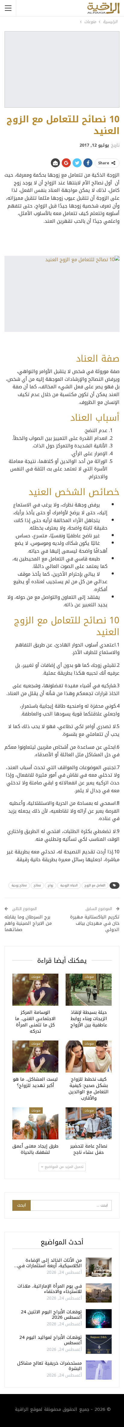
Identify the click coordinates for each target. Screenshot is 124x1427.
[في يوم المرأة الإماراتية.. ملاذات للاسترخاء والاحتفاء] (99, 1293)
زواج (50, 885)
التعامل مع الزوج (95, 885)
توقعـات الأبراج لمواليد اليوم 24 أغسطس (50, 1340)
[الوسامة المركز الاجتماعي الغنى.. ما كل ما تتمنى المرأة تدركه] (35, 990)
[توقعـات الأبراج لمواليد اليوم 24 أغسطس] (99, 1344)
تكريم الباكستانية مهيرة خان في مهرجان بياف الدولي (94, 923)
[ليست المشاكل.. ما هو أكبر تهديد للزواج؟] (35, 1056)
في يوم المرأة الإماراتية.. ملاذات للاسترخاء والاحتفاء (49, 1289)
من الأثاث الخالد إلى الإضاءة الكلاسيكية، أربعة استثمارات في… (48, 1263)
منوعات (89, 977)
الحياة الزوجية (69, 885)
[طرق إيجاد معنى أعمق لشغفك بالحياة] (35, 1123)
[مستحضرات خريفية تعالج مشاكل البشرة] (99, 1370)
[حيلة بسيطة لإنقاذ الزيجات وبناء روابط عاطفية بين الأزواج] (89, 990)
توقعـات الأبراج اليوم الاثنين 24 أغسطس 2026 (51, 1314)
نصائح (37, 885)
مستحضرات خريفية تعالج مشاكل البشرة (49, 1366)
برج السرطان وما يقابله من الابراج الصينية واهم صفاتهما (28, 923)
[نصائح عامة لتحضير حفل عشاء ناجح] (89, 1123)
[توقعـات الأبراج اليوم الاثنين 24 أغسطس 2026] (99, 1318)
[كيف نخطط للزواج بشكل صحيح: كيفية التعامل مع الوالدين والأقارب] (89, 1056)
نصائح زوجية (19, 885)
